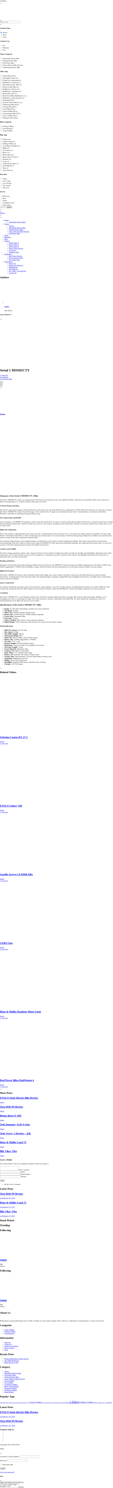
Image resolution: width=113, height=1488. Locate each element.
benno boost (12, 1402)
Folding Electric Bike (16, 230)
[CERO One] (56, 899)
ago (4, 375)
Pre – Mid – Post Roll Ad (17, 271)
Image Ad (12, 263)
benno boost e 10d (21, 1402)
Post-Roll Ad (13, 269)
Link (22, 1482)
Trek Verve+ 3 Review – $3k (15, 1133)
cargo (27, 1402)
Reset (3, 207)
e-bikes (74, 1402)
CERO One (6, 943)
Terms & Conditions (11, 1346)
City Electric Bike (6, 379)
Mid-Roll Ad (13, 267)
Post (2, 1180)
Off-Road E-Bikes (10, 1390)
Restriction (8, 254)
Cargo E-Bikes (9, 1330)
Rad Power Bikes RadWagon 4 (17, 1080)
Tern (103, 1402)
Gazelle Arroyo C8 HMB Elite (16, 874)
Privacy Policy (9, 1348)
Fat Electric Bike (14, 233)
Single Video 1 (14, 243)
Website (23, 1176)
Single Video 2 (14, 245)
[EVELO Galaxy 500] (56, 762)
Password (3, 1460)
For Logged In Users (16, 258)
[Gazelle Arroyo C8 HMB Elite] (56, 830)
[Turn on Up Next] (3, 381)
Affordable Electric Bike (17, 222)
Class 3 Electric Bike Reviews (19, 231)
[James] (15, 302)
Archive (11, 226)
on (7, 1198)
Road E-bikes (9, 1392)
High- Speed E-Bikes (11, 1386)
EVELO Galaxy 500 (11, 805)
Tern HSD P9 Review (11, 1106)
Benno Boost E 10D (10, 1115)
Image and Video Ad (16, 265)
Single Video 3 (14, 246)
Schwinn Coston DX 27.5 (14, 737)
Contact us (8, 1344)
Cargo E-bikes (35, 1402)
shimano (100, 1402)
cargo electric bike (46, 1402)
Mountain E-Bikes (10, 1388)
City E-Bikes (8, 1383)
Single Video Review (16, 248)
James (6, 306)
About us (7, 1342)
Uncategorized (9, 1333)
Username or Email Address (9, 1456)
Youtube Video (14, 252)
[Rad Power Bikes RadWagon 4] (56, 1036)
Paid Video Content (15, 256)
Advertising (8, 262)
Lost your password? (7, 1472)
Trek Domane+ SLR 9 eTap (15, 1124)
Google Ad (12, 273)
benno (7, 1402)
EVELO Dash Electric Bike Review (19, 1097)
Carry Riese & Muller (63, 1402)
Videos (6, 224)
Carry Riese (55, 1402)
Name (23, 1172)
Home (6, 220)
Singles (6, 241)
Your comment (24, 1170)
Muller (95, 1402)
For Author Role (14, 260)
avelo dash (2, 1402)
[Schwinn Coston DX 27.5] (56, 693)
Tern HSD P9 (108, 1402)
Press (6, 1350)
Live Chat (12, 250)
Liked (6, 235)
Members (7, 237)
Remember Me (7, 1465)
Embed (21, 1487)
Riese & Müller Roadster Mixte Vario (20, 1011)
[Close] (1, 319)
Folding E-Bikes (10, 1331)
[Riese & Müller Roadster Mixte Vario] (56, 968)
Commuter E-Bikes (11, 1384)
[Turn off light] (1, 381)
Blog (6, 239)
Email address (25, 1174)
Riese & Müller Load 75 (13, 1142)
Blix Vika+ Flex (8, 1151)
